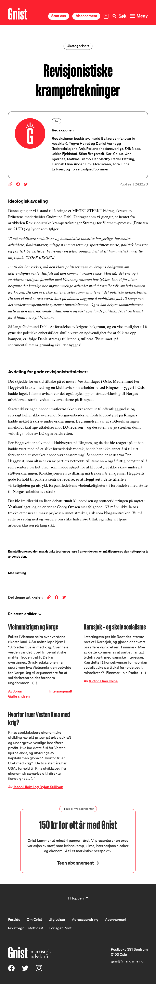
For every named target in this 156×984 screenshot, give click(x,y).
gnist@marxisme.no (127, 961)
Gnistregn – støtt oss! (25, 928)
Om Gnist (34, 919)
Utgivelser (57, 919)
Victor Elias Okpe (103, 681)
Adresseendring (85, 919)
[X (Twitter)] (25, 970)
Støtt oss (58, 15)
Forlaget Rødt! (60, 928)
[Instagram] (39, 970)
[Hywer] (17, 14)
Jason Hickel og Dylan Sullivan (38, 787)
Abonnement (86, 15)
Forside (14, 919)
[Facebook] (11, 970)
